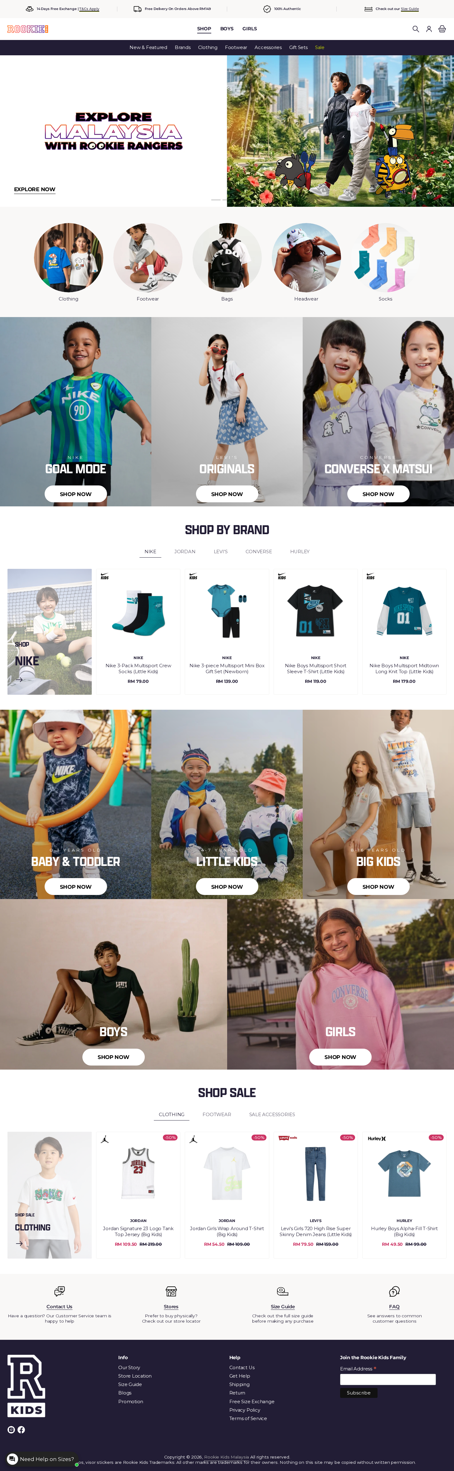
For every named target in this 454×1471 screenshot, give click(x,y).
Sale (320, 47)
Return (237, 1393)
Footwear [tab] (217, 1114)
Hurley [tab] (300, 551)
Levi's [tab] (221, 551)
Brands (183, 47)
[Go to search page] (416, 29)
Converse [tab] (259, 551)
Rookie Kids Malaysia (226, 1456)
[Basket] (441, 29)
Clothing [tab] (171, 1114)
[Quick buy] (170, 643)
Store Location (135, 1376)
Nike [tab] (150, 551)
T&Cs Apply (89, 9)
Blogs (124, 1393)
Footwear (236, 47)
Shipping (239, 1384)
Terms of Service (248, 1418)
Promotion (130, 1401)
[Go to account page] (429, 29)
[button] (416, 29)
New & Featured (148, 47)
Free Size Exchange (252, 1401)
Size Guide (410, 9)
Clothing (207, 47)
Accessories (268, 47)
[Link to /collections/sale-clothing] (19, 1244)
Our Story (129, 1367)
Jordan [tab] (185, 551)
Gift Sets (298, 47)
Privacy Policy (244, 1410)
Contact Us (242, 1367)
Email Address (358, 1369)
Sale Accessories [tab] (272, 1114)
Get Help (239, 1376)
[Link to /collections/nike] (19, 680)
